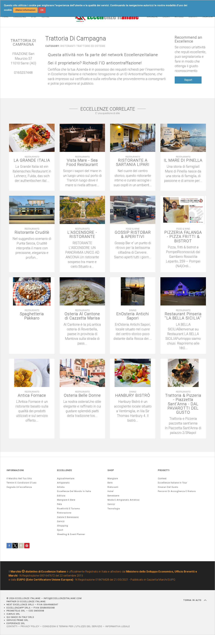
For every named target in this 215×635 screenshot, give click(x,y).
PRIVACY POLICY (30, 626)
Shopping (62, 525)
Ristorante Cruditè (32, 232)
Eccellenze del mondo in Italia (74, 491)
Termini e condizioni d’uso (22, 482)
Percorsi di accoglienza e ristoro (177, 491)
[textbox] (183, 425)
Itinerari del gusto (168, 487)
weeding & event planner (71, 534)
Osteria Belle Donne (82, 395)
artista (61, 487)
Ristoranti (113, 487)
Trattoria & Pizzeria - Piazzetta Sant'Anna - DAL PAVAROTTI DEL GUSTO (183, 404)
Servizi (111, 504)
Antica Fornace (32, 395)
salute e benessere (68, 517)
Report (188, 79)
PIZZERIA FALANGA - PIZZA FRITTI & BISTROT (183, 236)
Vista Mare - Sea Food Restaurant (82, 162)
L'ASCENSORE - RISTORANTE (82, 234)
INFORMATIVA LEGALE (117, 626)
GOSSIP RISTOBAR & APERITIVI (133, 234)
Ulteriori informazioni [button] (25, 10)
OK (42, 10)
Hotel (111, 491)
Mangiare (113, 478)
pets (59, 504)
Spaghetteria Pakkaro (32, 316)
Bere (110, 482)
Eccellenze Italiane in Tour (172, 482)
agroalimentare (65, 478)
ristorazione (64, 512)
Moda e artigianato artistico (124, 500)
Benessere (113, 495)
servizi (61, 521)
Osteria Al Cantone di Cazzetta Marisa (82, 316)
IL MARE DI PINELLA (183, 160)
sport (60, 530)
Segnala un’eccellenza (19, 487)
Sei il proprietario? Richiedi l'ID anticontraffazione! (95, 63)
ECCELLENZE (64, 470)
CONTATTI (12, 626)
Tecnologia (114, 508)
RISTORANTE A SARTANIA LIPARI (132, 162)
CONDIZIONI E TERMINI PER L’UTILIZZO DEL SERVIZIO (72, 626)
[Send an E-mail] (21, 77)
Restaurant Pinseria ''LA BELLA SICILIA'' (183, 316)
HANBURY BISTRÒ (132, 395)
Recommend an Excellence (188, 39)
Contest (162, 478)
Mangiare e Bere (66, 500)
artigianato (63, 482)
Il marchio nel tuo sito (19, 478)
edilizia (61, 495)
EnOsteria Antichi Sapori (132, 316)
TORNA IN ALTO (192, 600)
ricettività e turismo (68, 508)
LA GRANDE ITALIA (32, 160)
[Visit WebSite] (25, 77)
